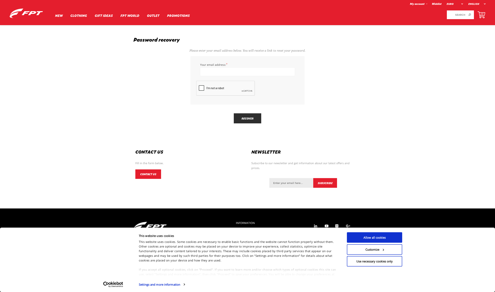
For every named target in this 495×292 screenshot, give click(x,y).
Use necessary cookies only (374, 261)
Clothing (78, 15)
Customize (372, 249)
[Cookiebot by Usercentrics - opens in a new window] (113, 284)
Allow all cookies (375, 237)
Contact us (148, 174)
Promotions (178, 15)
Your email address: (213, 65)
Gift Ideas (104, 15)
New (59, 15)
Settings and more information (159, 284)
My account (417, 4)
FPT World (129, 15)
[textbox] (456, 14)
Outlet (153, 15)
